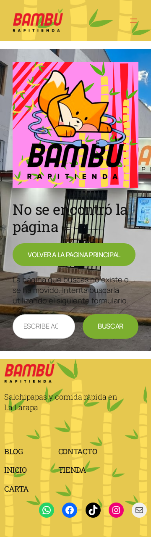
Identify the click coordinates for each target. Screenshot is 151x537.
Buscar (110, 326)
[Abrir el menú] (133, 21)
